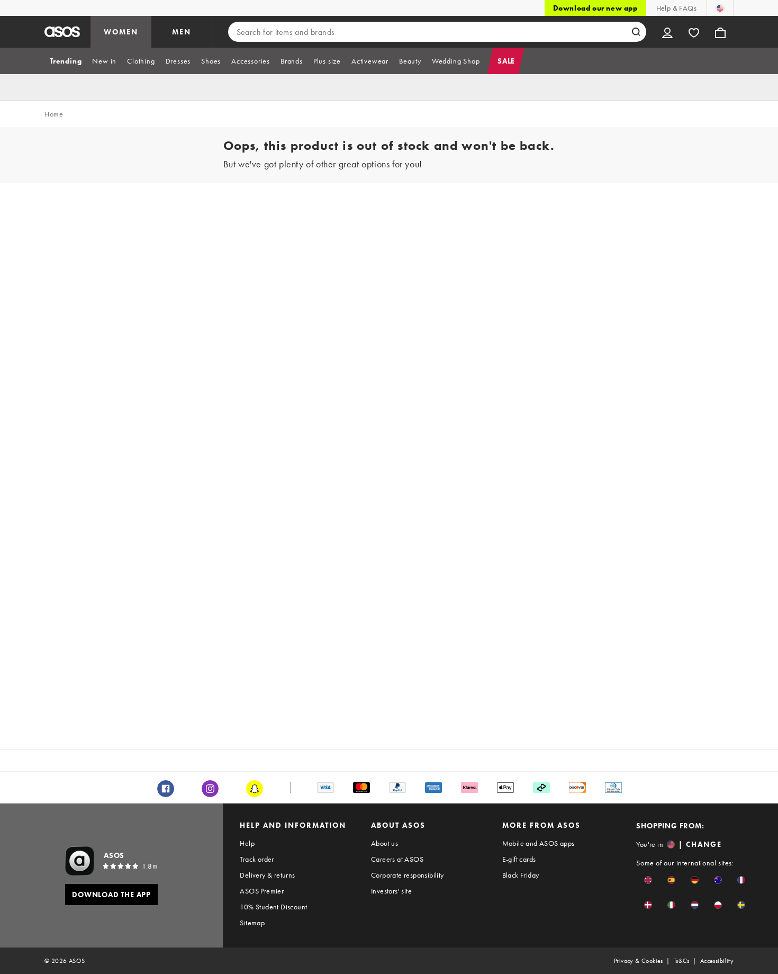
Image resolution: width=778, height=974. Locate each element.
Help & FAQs (676, 8)
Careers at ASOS (397, 859)
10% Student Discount (273, 907)
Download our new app (595, 8)
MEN (181, 32)
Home (53, 114)
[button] (648, 880)
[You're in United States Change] (720, 8)
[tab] (65, 61)
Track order (257, 859)
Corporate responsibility (407, 875)
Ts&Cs (682, 961)
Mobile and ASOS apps (538, 843)
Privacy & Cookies (638, 961)
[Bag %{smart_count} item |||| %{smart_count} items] (720, 32)
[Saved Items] (694, 32)
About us (384, 843)
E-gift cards (519, 859)
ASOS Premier (262, 891)
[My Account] (667, 32)
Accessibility (717, 961)
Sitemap (252, 922)
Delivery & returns (267, 875)
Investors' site (391, 891)
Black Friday (520, 875)
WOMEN (121, 32)
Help (247, 843)
